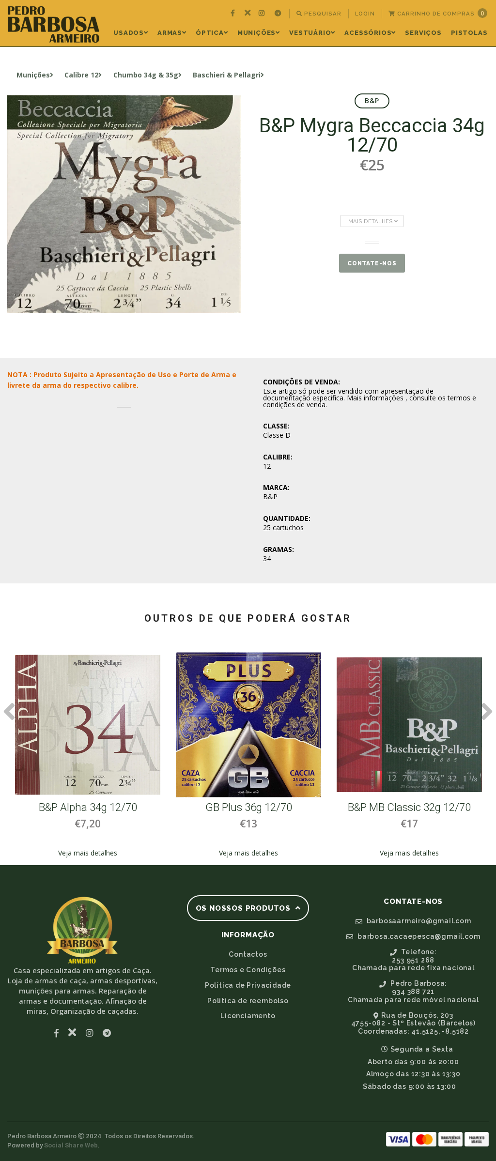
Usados (128, 32)
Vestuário (310, 32)
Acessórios (367, 32)
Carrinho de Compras (439, 13)
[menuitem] (234, 13)
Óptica (210, 32)
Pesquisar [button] (321, 13)
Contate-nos (372, 263)
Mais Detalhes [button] (371, 221)
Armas (169, 32)
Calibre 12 (81, 74)
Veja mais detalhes (87, 852)
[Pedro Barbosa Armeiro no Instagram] (263, 13)
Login (365, 13)
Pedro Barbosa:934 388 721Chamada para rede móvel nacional (413, 991)
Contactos (248, 954)
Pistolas (469, 32)
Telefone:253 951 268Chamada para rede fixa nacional (413, 960)
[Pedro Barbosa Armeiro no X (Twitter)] (248, 13)
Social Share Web (71, 1145)
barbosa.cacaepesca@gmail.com (418, 936)
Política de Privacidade (248, 985)
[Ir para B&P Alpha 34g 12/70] (87, 724)
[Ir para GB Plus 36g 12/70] (248, 724)
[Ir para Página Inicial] (53, 24)
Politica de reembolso (248, 1001)
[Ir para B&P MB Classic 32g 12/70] (409, 724)
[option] (87, 755)
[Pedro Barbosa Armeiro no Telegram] (279, 13)
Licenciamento (247, 1016)
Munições (256, 32)
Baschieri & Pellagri (227, 74)
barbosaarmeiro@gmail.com (418, 921)
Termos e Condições (247, 970)
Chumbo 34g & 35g (145, 74)
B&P (372, 100)
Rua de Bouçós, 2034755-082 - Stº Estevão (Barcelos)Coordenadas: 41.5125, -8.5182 (413, 1023)
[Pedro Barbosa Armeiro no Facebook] (234, 13)
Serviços (423, 32)
